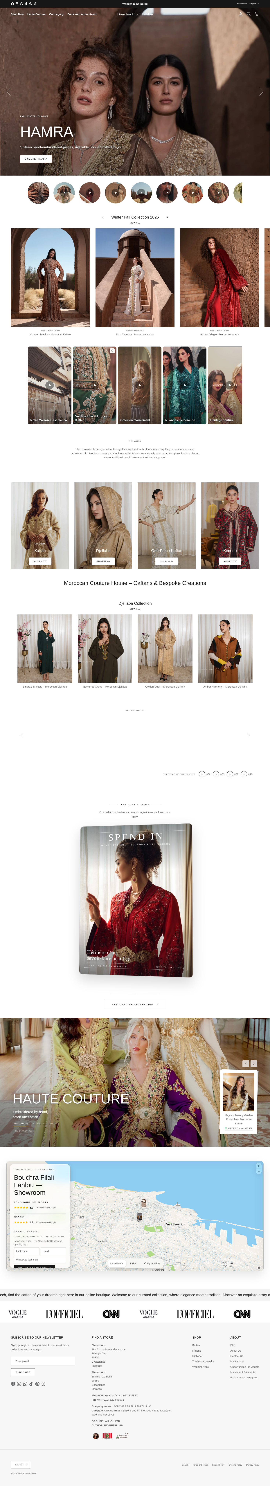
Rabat (133, 1263)
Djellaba (197, 1356)
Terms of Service (200, 1465)
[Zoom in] (258, 1165)
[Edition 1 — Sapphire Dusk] (122, 994)
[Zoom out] (258, 1171)
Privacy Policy (252, 1465)
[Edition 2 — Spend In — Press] (147, 994)
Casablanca (116, 1263)
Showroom (242, 4)
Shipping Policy (235, 1465)
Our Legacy (56, 14)
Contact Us (236, 1356)
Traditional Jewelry (203, 1361)
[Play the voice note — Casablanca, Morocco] (216, 774)
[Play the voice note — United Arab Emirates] (202, 774)
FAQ (232, 1345)
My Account (237, 1361)
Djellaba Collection (135, 603)
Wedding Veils (200, 1366)
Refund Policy (218, 1465)
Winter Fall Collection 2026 (135, 217)
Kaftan (196, 1345)
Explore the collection (135, 1004)
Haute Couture (36, 14)
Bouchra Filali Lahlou (27, 1473)
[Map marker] (137, 1205)
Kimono (196, 1350)
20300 (95, 1357)
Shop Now (17, 14)
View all (135, 223)
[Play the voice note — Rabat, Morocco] (230, 774)
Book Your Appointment (82, 14)
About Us (235, 1350)
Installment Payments (242, 1372)
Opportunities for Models (244, 1366)
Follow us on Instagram (244, 1377)
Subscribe (23, 1372)
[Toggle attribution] (259, 1268)
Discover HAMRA (36, 159)
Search (185, 1465)
